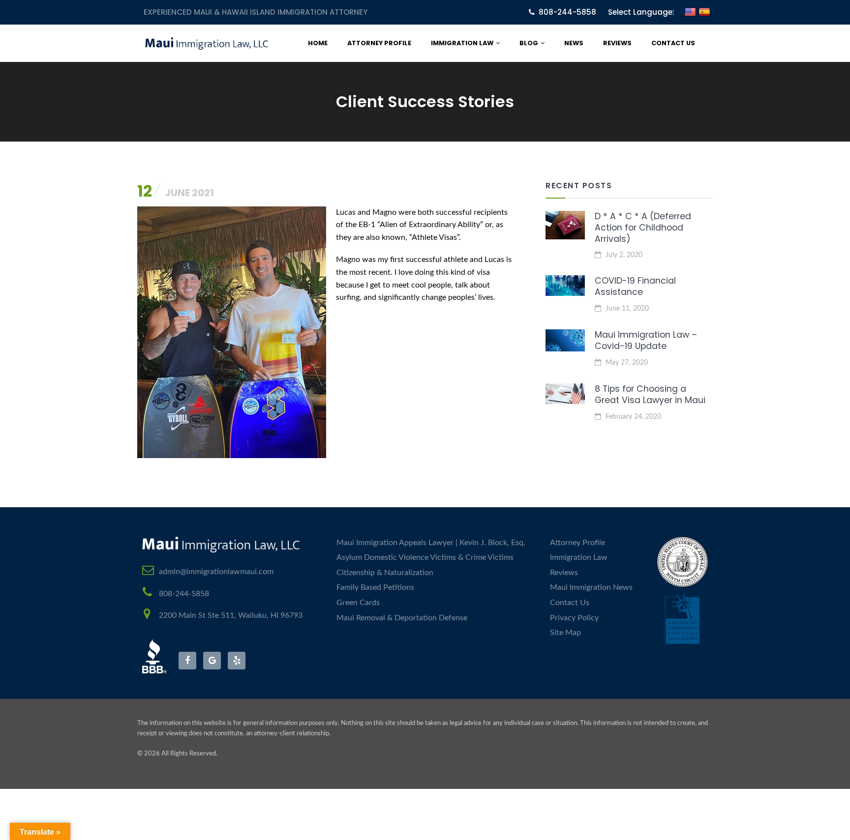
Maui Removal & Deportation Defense (401, 618)
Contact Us (673, 43)
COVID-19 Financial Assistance (635, 286)
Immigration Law (462, 43)
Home (318, 43)
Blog (528, 43)
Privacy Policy (574, 618)
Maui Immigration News (591, 587)
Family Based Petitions (375, 587)
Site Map (565, 633)
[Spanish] (704, 18)
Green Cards (358, 603)
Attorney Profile (379, 43)
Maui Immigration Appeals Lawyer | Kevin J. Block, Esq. (430, 543)
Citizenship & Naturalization (384, 573)
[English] (690, 18)
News (573, 43)
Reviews (617, 43)
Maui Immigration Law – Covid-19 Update (646, 340)
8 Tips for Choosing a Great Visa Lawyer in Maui (650, 394)
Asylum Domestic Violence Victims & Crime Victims (425, 557)
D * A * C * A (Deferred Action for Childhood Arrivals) (643, 227)
